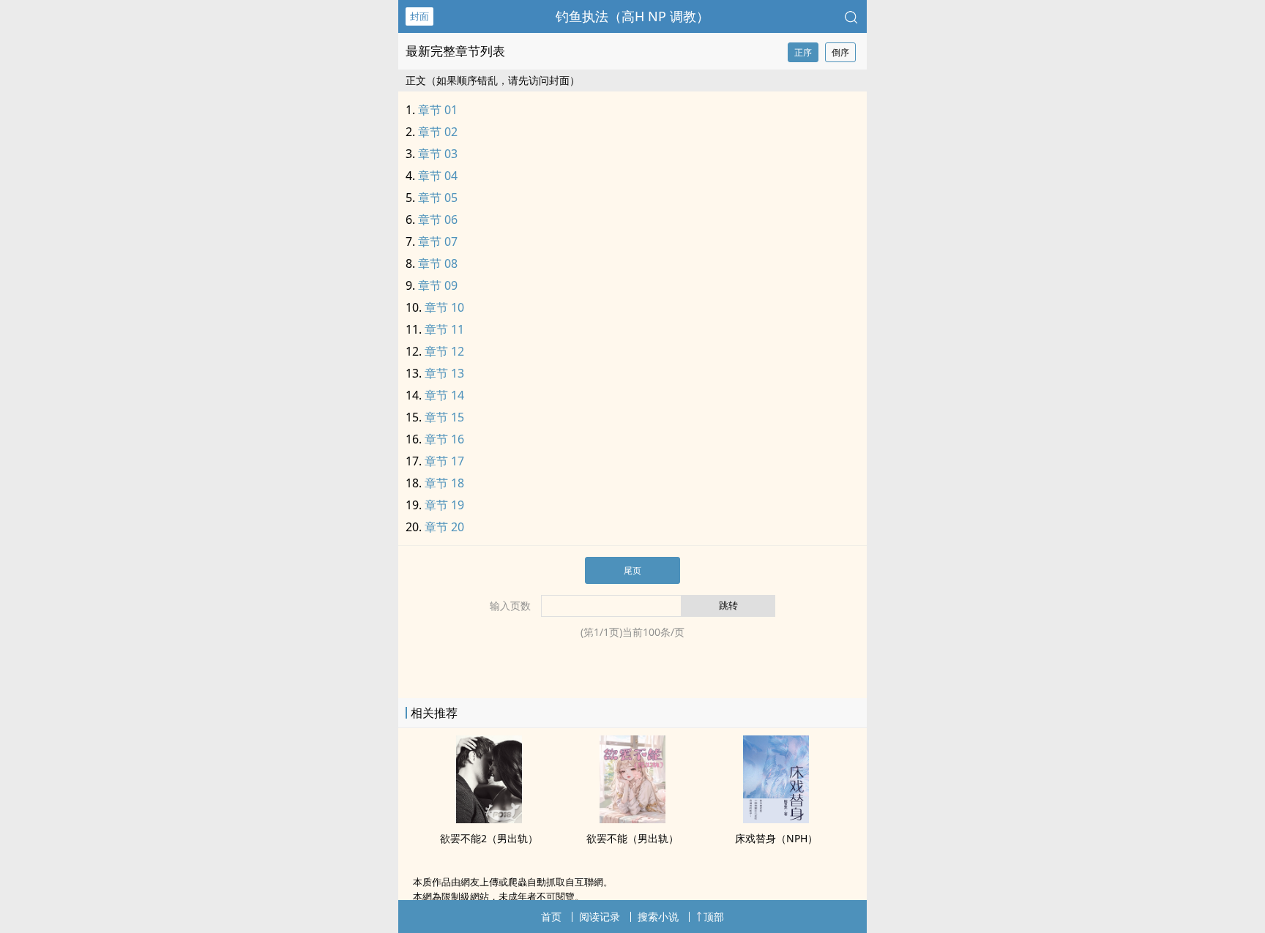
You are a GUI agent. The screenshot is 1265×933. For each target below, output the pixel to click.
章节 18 (444, 483)
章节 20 (444, 527)
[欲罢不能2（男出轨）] (489, 819)
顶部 (714, 916)
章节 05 (438, 198)
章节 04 (438, 176)
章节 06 (438, 219)
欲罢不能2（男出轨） (489, 838)
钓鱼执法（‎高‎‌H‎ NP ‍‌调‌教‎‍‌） (632, 16)
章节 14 (444, 395)
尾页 (632, 570)
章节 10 (444, 307)
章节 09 (438, 285)
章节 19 (444, 505)
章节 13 (444, 373)
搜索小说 (658, 916)
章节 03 (438, 154)
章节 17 (444, 461)
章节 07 (438, 241)
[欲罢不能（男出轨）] (632, 819)
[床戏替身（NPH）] (776, 819)
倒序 (840, 52)
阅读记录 (599, 916)
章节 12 (444, 351)
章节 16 (444, 439)
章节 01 (438, 110)
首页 (551, 916)
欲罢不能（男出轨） (632, 838)
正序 (803, 52)
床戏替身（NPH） (776, 838)
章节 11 (444, 329)
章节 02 (438, 132)
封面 (419, 16)
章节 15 (444, 417)
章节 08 (438, 263)
